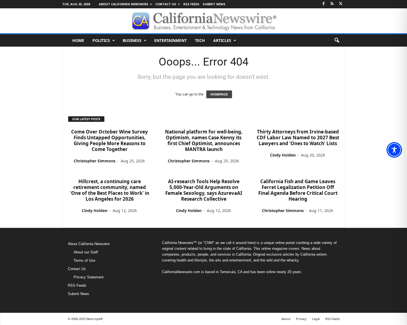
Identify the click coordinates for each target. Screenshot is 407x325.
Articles (222, 40)
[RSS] (332, 4)
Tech (200, 40)
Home (78, 40)
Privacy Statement (89, 277)
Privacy (301, 319)
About (286, 319)
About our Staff (86, 252)
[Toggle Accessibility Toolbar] (394, 150)
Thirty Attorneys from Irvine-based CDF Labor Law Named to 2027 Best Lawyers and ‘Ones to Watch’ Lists (298, 138)
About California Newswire (123, 4)
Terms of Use (84, 260)
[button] (337, 40)
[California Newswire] (203, 20)
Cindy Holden (283, 155)
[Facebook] (323, 4)
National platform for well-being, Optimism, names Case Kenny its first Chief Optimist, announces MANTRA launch (204, 140)
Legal (316, 319)
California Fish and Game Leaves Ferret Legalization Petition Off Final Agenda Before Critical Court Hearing (298, 190)
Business (132, 40)
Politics (101, 40)
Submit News (214, 4)
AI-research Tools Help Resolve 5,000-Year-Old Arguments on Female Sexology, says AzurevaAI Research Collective (203, 190)
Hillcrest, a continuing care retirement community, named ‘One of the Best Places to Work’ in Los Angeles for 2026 (109, 190)
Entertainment (170, 40)
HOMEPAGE (219, 94)
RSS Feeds (191, 4)
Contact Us (165, 4)
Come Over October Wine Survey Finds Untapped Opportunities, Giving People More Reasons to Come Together (109, 140)
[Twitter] (341, 4)
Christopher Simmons (94, 160)
